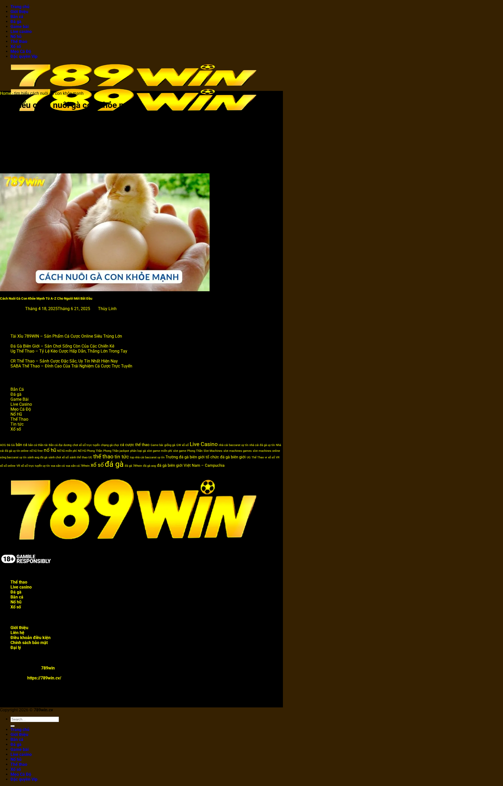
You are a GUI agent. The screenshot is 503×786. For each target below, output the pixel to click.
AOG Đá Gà (7, 445)
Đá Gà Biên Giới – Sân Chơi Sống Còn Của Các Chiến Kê (62, 346)
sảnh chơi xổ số (58, 457)
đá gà (114, 464)
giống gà (169, 445)
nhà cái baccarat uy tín (233, 445)
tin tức (121, 457)
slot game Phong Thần (188, 451)
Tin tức (17, 424)
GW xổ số (182, 445)
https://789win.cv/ (44, 677)
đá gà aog (149, 466)
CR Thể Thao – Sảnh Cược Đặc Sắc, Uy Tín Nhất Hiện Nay (64, 361)
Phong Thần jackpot (116, 451)
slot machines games (237, 451)
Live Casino (21, 404)
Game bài (19, 26)
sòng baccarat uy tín (13, 457)
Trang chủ (19, 6)
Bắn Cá (17, 389)
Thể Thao (19, 419)
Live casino (21, 31)
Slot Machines (213, 451)
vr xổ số (270, 457)
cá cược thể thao (135, 444)
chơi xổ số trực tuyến (86, 445)
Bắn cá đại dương (60, 445)
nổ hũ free (36, 451)
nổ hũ (50, 450)
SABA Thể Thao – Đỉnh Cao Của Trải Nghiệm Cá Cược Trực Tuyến (71, 366)
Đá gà (15, 21)
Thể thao (18, 41)
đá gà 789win (133, 466)
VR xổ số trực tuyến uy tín (33, 466)
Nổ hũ (15, 36)
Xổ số (15, 46)
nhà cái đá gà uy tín (262, 445)
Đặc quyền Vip (23, 56)
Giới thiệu (19, 11)
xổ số (97, 464)
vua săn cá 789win (78, 466)
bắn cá (21, 444)
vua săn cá (58, 466)
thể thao (103, 456)
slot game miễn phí (159, 451)
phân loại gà (138, 451)
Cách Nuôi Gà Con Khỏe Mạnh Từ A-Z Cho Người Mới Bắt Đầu (46, 298)
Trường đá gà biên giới (185, 457)
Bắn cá (16, 16)
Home (5, 93)
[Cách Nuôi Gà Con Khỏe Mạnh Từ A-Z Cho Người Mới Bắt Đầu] (105, 289)
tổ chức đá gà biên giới (226, 457)
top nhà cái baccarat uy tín (147, 457)
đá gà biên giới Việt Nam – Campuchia (191, 465)
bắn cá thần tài (38, 445)
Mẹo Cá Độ (20, 51)
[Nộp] (12, 726)
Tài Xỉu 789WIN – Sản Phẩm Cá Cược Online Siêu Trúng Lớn (66, 336)
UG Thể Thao (255, 457)
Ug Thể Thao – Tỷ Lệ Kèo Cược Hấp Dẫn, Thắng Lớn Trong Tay (68, 351)
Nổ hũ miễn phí (67, 451)
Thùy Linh (107, 308)
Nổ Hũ (16, 414)
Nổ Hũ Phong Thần (90, 451)
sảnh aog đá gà (37, 457)
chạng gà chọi (110, 445)
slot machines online (266, 451)
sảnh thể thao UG (81, 457)
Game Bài (19, 399)
